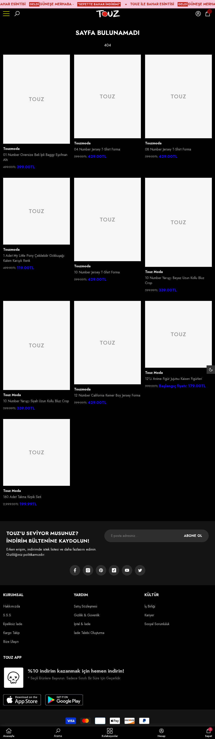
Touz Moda (154, 271)
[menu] (6, 14)
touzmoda (11, 148)
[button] (17, 14)
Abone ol (193, 535)
